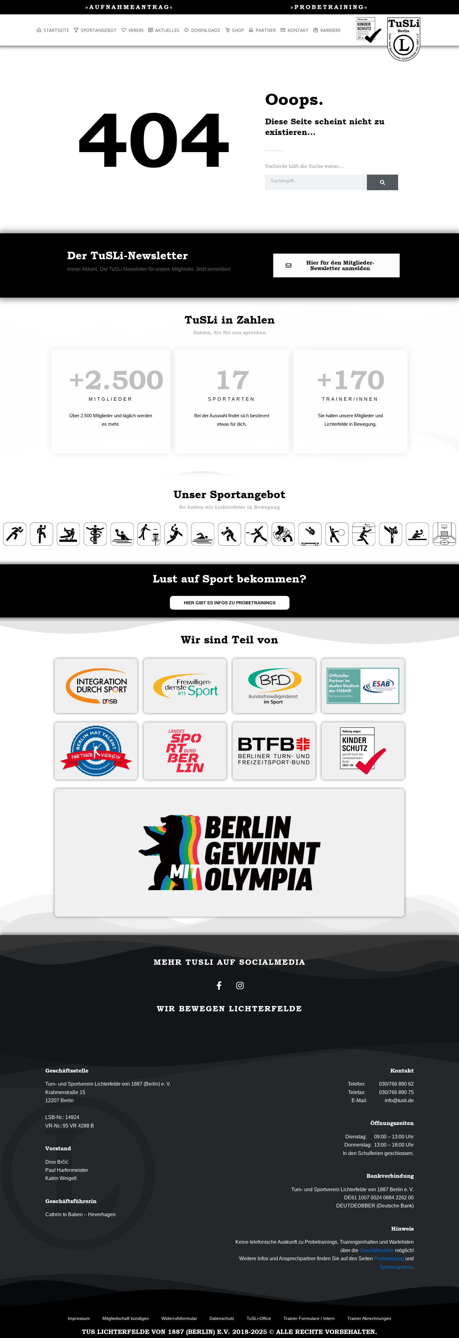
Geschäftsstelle (377, 1250)
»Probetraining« (329, 6)
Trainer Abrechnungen (369, 1318)
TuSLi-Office (259, 1318)
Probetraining (389, 1258)
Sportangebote (396, 1267)
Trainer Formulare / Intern (309, 1318)
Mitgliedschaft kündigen (125, 1318)
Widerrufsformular (179, 1318)
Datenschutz (222, 1318)
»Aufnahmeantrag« (130, 6)
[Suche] (382, 182)
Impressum (79, 1318)
